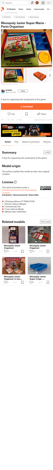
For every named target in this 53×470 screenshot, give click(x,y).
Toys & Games (20, 17)
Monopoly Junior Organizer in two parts (12, 277)
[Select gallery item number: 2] (14, 241)
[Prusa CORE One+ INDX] (26, 130)
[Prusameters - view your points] (37, 2)
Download (28, 106)
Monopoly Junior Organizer (12, 246)
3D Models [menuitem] (11, 9)
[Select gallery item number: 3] (40, 241)
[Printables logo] (2, 9)
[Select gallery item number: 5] (17, 272)
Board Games (34, 17)
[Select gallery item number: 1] (12, 241)
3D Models (7, 17)
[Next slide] (49, 75)
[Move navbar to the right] (50, 9)
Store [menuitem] (21, 9)
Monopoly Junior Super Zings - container (38, 277)
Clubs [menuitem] (28, 9)
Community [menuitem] (39, 9)
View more (45, 222)
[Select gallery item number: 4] (42, 241)
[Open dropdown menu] (50, 22)
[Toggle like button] (5, 251)
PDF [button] (48, 152)
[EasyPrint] (32, 3)
